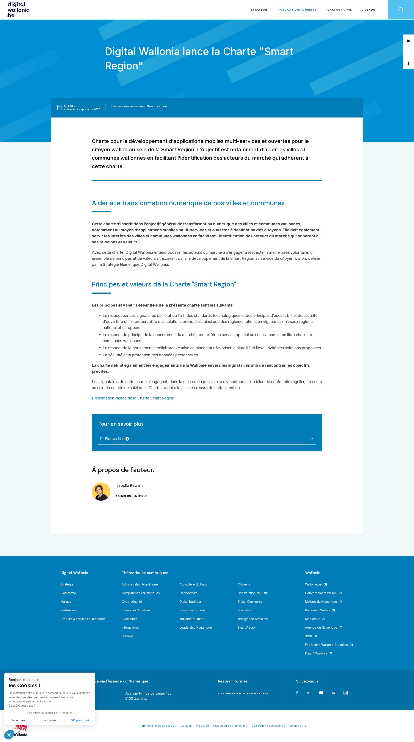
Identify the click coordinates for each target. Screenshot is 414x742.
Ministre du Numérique (321, 601)
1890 (308, 636)
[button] (9, 734)
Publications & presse (297, 9)
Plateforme (68, 593)
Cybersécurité (132, 601)
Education (245, 610)
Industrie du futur (192, 619)
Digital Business (191, 601)
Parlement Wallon (317, 610)
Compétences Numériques (141, 593)
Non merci (19, 720)
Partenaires (69, 610)
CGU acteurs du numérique (230, 725)
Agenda (368, 9)
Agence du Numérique (321, 627)
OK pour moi (80, 720)
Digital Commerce (250, 601)
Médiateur (312, 619)
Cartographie (339, 9)
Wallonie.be (313, 584)
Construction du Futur (253, 593)
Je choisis (49, 720)
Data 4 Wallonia (316, 653)
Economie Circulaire (136, 610)
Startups (127, 636)
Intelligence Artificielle (253, 619)
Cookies (186, 725)
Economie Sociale (192, 610)
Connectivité (189, 593)
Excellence (130, 619)
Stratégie (259, 9)
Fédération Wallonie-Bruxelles (326, 645)
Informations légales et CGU (159, 725)
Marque (66, 601)
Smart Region (157, 106)
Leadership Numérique (196, 627)
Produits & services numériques (83, 619)
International (130, 627)
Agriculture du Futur (193, 584)
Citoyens (244, 584)
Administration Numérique (140, 584)
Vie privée (202, 725)
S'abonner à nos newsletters (243, 693)
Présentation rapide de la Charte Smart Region (133, 398)
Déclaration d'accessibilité (268, 725)
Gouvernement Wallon (321, 593)
